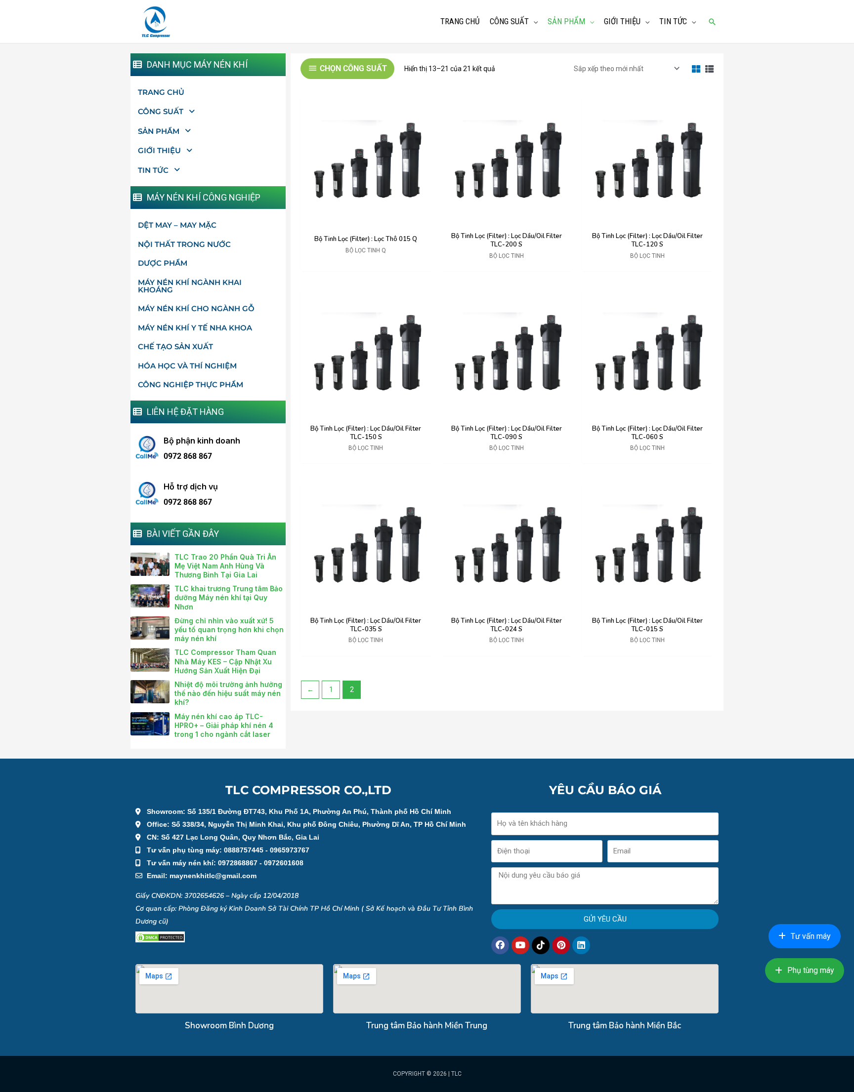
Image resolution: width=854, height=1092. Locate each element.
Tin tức (153, 170)
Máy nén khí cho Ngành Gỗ (196, 308)
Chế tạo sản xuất (175, 346)
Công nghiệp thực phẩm (190, 384)
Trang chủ (161, 92)
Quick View (366, 219)
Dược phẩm (162, 263)
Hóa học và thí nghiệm (187, 365)
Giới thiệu (159, 150)
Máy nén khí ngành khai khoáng (190, 286)
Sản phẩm (158, 131)
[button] (712, 21)
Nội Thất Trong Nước (184, 244)
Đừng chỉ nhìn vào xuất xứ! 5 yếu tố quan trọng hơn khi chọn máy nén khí (229, 629)
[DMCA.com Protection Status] (160, 936)
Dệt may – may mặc (177, 225)
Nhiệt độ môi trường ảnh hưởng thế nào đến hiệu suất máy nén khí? (228, 693)
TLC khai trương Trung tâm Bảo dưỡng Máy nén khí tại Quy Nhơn (228, 597)
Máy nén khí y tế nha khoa (195, 327)
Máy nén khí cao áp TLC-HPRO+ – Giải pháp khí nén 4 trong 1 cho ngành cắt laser (223, 725)
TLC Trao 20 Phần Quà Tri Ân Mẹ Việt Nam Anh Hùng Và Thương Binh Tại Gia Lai (225, 566)
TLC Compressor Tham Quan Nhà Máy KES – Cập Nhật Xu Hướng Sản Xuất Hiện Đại (225, 661)
